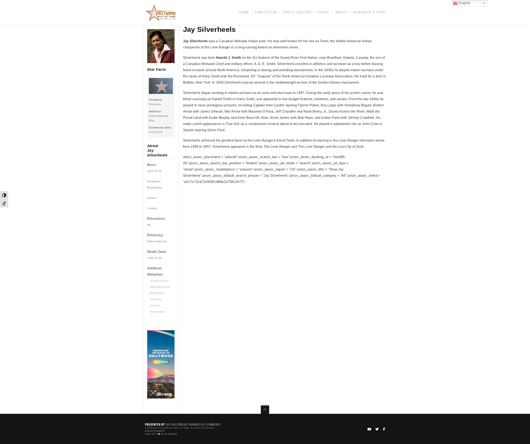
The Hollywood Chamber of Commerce (193, 424)
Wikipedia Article (160, 287)
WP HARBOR (170, 434)
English (464, 3)
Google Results (159, 280)
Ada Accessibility (155, 431)
